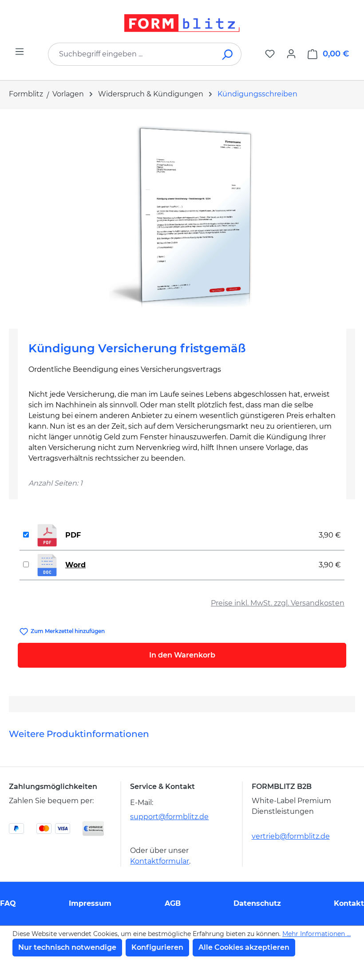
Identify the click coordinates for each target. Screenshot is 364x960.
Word (75, 565)
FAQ (8, 903)
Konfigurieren (157, 947)
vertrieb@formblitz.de (291, 836)
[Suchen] (227, 54)
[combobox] (131, 54)
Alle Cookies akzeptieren (243, 947)
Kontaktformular (159, 861)
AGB (173, 903)
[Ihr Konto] (291, 54)
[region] (182, 215)
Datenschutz (257, 903)
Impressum (90, 903)
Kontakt (349, 903)
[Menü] (19, 51)
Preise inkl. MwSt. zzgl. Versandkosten (277, 603)
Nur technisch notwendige (67, 947)
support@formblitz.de (169, 817)
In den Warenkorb (182, 655)
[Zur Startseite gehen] (182, 23)
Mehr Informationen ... (316, 934)
